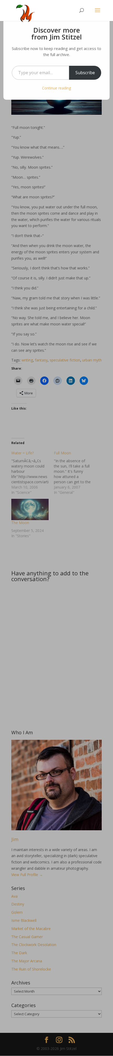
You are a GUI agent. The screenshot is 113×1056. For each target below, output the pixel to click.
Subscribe (85, 73)
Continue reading (56, 88)
